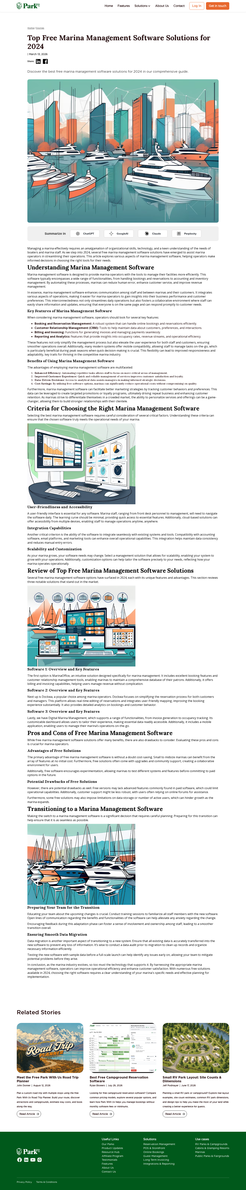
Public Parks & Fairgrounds (212, 1156)
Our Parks (108, 1144)
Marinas (200, 1152)
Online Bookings (153, 1152)
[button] (143, 6)
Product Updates (112, 1148)
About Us (162, 6)
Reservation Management (159, 1144)
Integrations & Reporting (159, 1163)
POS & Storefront (154, 1148)
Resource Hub (110, 1152)
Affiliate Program (112, 1156)
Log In (196, 6)
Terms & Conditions (46, 1182)
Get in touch (217, 6)
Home (109, 6)
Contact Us (109, 1171)
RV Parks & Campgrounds (211, 1144)
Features (124, 6)
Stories (40, 28)
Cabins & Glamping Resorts (212, 1148)
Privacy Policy (24, 1182)
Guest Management (155, 1156)
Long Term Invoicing (156, 1159)
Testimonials (109, 1159)
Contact (179, 6)
